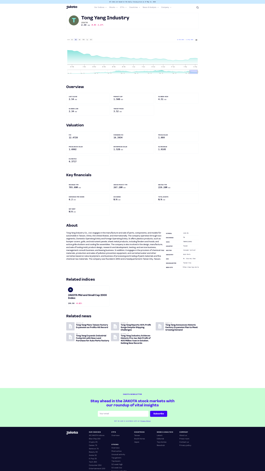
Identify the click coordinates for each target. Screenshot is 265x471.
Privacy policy (185, 445)
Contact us (184, 442)
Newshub (161, 445)
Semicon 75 (94, 449)
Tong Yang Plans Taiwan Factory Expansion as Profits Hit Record (92, 326)
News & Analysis (149, 7)
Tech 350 (93, 462)
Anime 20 (93, 455)
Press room (184, 439)
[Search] (197, 7)
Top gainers (116, 458)
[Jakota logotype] (71, 8)
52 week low (116, 468)
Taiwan (137, 436)
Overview (115, 448)
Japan (136, 442)
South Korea (139, 439)
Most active (116, 451)
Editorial (160, 439)
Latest (159, 436)
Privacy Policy (145, 421)
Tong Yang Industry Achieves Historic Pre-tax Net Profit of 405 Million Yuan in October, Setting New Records (136, 339)
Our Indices (99, 7)
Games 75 (93, 445)
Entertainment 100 (97, 469)
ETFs (122, 7)
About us (183, 436)
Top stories (162, 442)
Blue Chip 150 (94, 439)
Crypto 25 (93, 442)
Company (165, 7)
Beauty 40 (93, 452)
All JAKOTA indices (96, 436)
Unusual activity (118, 455)
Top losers (115, 461)
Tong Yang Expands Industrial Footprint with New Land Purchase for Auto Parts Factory (92, 338)
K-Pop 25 (93, 459)
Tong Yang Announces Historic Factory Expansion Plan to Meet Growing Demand (181, 327)
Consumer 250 (95, 465)
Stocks (112, 7)
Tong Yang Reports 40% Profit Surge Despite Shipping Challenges (136, 327)
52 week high (117, 465)
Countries (133, 7)
